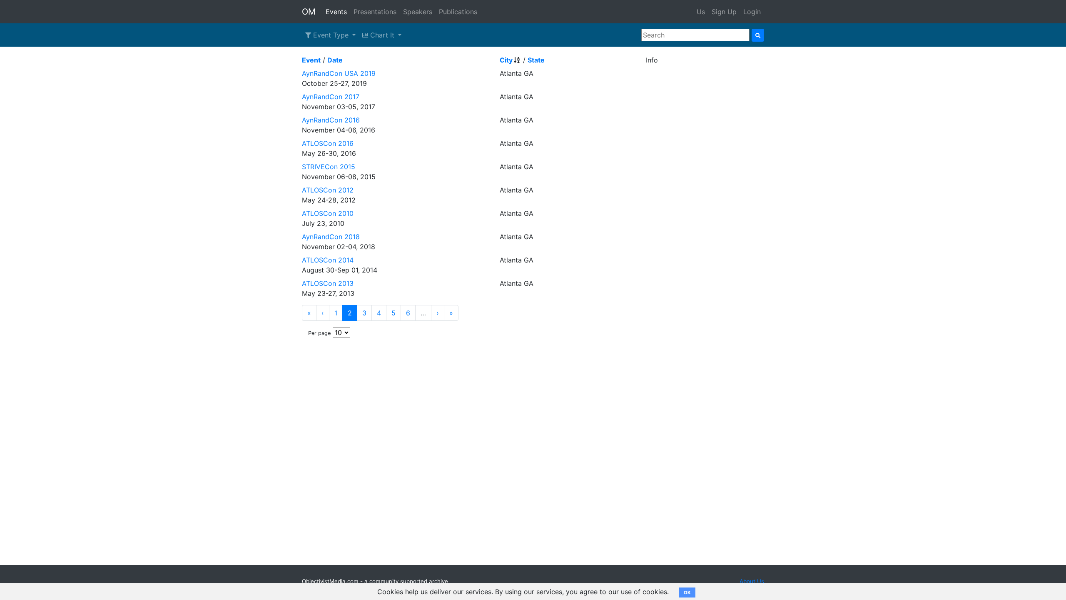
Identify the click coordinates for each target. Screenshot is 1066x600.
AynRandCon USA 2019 (339, 73)
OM (309, 12)
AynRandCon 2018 (331, 236)
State (536, 60)
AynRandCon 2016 (331, 120)
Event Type (331, 35)
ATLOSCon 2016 (328, 143)
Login (752, 12)
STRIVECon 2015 (328, 166)
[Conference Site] (666, 166)
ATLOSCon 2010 (328, 213)
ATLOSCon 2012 (328, 190)
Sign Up (724, 12)
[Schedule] (671, 96)
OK (687, 592)
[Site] (671, 143)
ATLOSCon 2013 (328, 283)
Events (336, 12)
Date (335, 60)
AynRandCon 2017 (330, 96)
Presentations (375, 12)
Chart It (382, 35)
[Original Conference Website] (676, 166)
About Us (752, 581)
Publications (458, 12)
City (506, 60)
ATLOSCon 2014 (328, 260)
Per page (319, 333)
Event (311, 60)
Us (701, 12)
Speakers (417, 12)
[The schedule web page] (671, 73)
